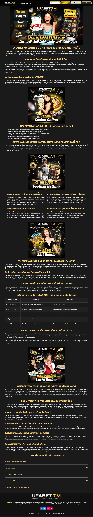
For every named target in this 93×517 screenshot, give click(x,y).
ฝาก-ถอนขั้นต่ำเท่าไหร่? (11, 481)
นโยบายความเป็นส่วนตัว (26, 3)
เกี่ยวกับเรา (35, 2)
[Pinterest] (51, 508)
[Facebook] (41, 508)
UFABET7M (23, 2)
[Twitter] (44, 508)
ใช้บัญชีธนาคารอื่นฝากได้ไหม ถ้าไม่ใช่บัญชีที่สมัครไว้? (18, 487)
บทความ (29, 2)
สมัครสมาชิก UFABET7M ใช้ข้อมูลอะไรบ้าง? (15, 461)
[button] (46, 462)
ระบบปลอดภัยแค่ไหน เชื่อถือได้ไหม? (13, 474)
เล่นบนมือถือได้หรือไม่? (10, 468)
